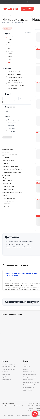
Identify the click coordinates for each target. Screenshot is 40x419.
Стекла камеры (8, 201)
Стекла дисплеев (8, 198)
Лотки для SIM (7, 175)
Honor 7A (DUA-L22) (14, 72)
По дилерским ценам (15, 120)
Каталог (28, 9)
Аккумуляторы (7, 149)
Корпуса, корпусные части (12, 172)
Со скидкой (12, 123)
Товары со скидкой (8, 369)
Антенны (5, 152)
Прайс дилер (6, 379)
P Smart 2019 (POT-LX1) (15, 83)
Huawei (10, 37)
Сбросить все (7, 137)
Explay (10, 40)
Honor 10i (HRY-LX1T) (15, 77)
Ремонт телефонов (8, 364)
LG (9, 48)
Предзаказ (11, 128)
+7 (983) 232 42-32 (8, 2)
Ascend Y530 (12, 88)
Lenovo (10, 51)
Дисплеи (5, 158)
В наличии (11, 131)
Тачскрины (6, 204)
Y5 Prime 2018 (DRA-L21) (16, 85)
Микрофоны (6, 178)
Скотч (4, 195)
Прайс (4, 377)
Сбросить (28, 32)
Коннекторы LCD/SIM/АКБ (12, 169)
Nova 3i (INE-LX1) (13, 80)
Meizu (10, 54)
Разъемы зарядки (8, 186)
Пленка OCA (6, 184)
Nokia (10, 56)
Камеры (5, 163)
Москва (31, 2)
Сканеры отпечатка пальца (12, 192)
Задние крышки (8, 161)
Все (9, 62)
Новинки (11, 125)
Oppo (9, 59)
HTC (9, 45)
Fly (9, 42)
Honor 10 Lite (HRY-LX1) (15, 74)
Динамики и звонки (9, 155)
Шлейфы (5, 207)
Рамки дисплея (8, 189)
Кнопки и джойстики (10, 166)
